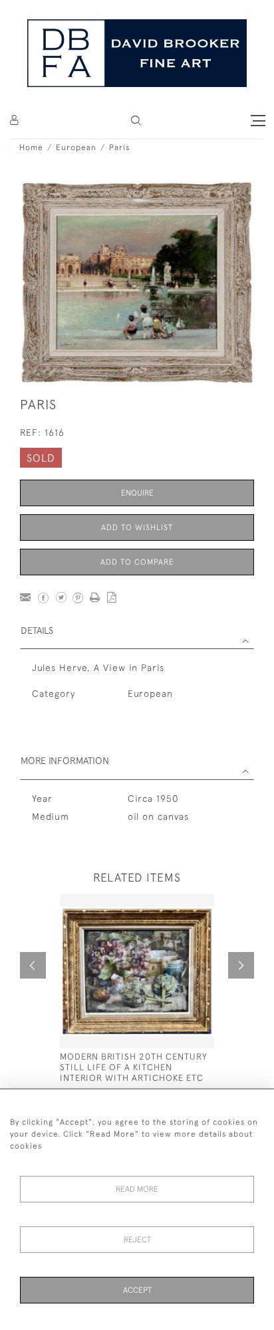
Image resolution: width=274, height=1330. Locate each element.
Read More (137, 1189)
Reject (137, 1239)
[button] (136, 120)
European (76, 147)
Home (31, 147)
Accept (137, 1290)
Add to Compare (137, 562)
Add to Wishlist (137, 527)
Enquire (137, 493)
